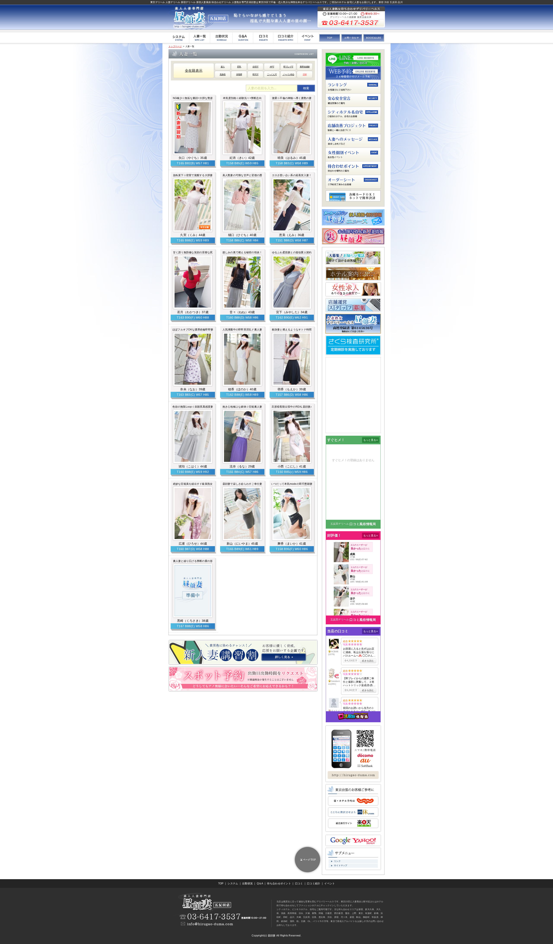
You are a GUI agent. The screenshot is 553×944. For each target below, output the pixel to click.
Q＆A (260, 883)
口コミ (299, 883)
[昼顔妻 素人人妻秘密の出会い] (373, 39)
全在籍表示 (193, 70)
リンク (337, 861)
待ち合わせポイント (279, 883)
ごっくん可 (272, 74)
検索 (306, 88)
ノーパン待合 (288, 74)
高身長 (223, 74)
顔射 (305, 74)
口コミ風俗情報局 (363, 524)
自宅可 (255, 66)
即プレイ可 (288, 66)
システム (232, 883)
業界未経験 (305, 66)
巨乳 (239, 66)
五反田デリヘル (340, 523)
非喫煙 (239, 74)
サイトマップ (340, 865)
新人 (223, 66)
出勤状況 (247, 883)
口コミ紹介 (313, 883)
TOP (221, 883)
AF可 (272, 66)
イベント (329, 883)
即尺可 (255, 74)
